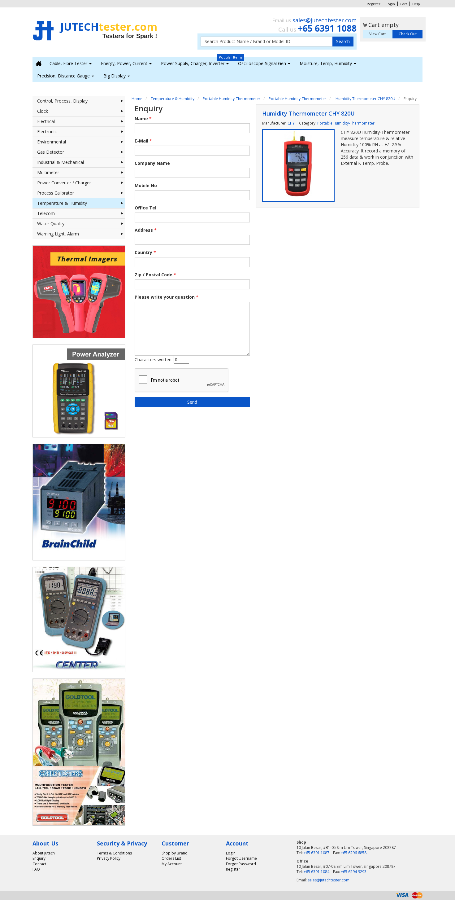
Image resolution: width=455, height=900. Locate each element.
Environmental (51, 142)
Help (416, 4)
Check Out (408, 34)
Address (146, 230)
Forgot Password (241, 864)
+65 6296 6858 (353, 852)
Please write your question (166, 297)
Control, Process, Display (62, 101)
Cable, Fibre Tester (69, 63)
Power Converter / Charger (64, 183)
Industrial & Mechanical (60, 162)
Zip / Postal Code (155, 275)
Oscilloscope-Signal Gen (262, 63)
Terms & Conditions (114, 853)
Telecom (46, 213)
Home (137, 98)
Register (373, 4)
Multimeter (48, 172)
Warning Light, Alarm (58, 234)
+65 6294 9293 (353, 871)
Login (390, 4)
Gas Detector (50, 152)
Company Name (152, 163)
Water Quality (50, 223)
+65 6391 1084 (316, 871)
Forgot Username (241, 858)
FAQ (36, 869)
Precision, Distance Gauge (64, 76)
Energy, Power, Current (125, 63)
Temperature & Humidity (62, 203)
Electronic (47, 131)
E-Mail (143, 141)
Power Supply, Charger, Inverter (193, 63)
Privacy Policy (108, 858)
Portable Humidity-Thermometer (231, 98)
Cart (403, 4)
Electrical (46, 121)
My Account (172, 864)
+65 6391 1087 (316, 852)
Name (143, 118)
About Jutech (43, 853)
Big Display (115, 76)
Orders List (171, 858)
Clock (42, 111)
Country (145, 252)
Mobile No (146, 185)
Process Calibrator (55, 193)
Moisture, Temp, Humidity (326, 63)
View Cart (377, 34)
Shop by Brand (175, 853)
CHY (291, 123)
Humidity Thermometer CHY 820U (365, 98)
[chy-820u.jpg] (298, 165)
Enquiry (39, 858)
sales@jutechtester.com (324, 20)
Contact (39, 864)
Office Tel (145, 208)
